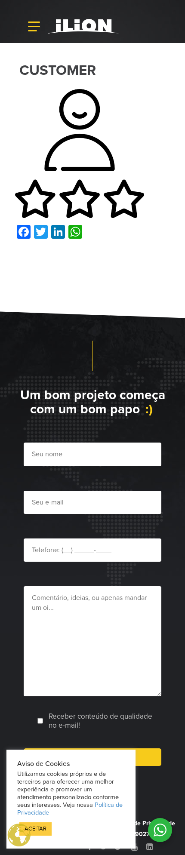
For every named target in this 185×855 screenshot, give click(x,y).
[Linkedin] (149, 847)
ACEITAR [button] (35, 828)
